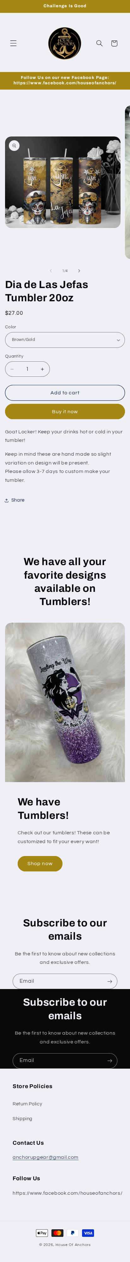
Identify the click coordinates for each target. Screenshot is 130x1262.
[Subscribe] (110, 981)
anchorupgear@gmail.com (46, 1157)
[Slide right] (79, 271)
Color (10, 327)
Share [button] (18, 500)
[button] (13, 43)
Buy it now (65, 411)
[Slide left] (51, 271)
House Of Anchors (73, 1245)
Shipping (22, 1118)
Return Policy (27, 1104)
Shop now (39, 863)
